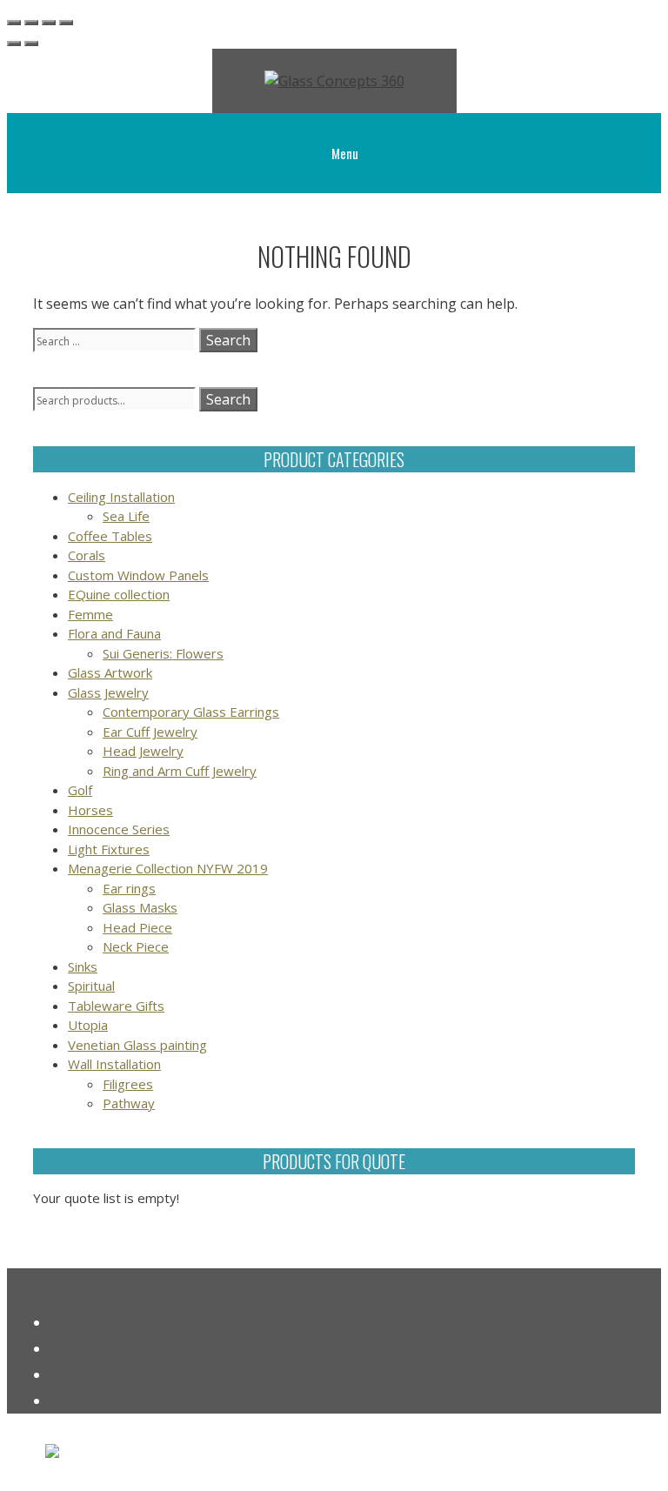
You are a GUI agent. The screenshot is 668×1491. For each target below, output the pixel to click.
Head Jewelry (143, 750)
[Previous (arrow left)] (14, 43)
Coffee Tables (110, 536)
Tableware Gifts (116, 1005)
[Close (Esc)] (66, 22)
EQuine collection (119, 594)
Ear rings (129, 888)
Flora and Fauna (114, 633)
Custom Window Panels (138, 575)
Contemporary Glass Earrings (191, 711)
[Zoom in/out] (14, 22)
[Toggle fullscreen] (31, 22)
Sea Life (126, 516)
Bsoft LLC (254, 1458)
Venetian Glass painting (137, 1044)
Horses (90, 810)
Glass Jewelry (108, 692)
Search (228, 399)
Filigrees (128, 1084)
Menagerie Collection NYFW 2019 (168, 868)
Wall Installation (114, 1064)
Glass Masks (140, 907)
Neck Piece (136, 946)
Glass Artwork (110, 672)
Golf (80, 790)
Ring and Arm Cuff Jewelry (180, 770)
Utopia (88, 1024)
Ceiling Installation (121, 496)
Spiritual (91, 985)
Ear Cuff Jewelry (150, 731)
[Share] (49, 22)
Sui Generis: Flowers (163, 653)
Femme (90, 614)
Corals (86, 555)
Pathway (129, 1103)
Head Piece (137, 927)
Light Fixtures (109, 849)
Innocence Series (119, 829)
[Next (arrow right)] (31, 43)
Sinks (82, 966)
